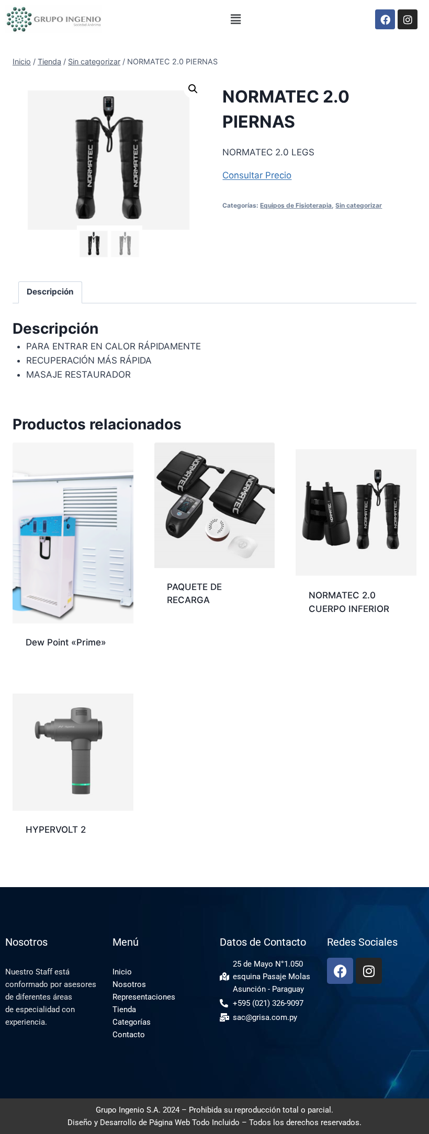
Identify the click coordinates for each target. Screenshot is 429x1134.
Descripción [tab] (50, 292)
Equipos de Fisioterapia (296, 205)
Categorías (131, 1022)
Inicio (122, 972)
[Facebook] (385, 19)
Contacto (128, 1034)
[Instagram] (407, 19)
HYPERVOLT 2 (56, 829)
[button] (235, 19)
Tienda (124, 1009)
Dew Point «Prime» (66, 642)
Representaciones (143, 997)
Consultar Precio (256, 175)
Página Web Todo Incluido (194, 1122)
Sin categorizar (358, 205)
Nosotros (129, 984)
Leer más (186, 634)
